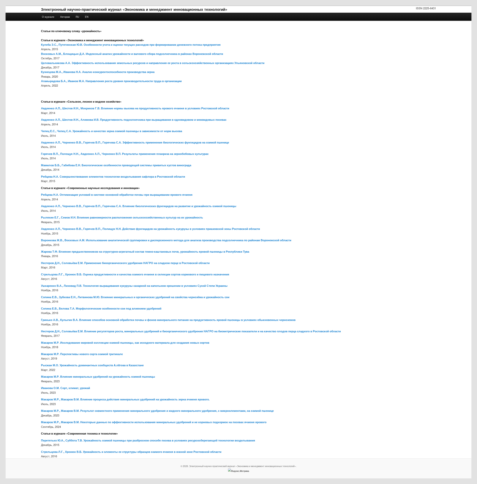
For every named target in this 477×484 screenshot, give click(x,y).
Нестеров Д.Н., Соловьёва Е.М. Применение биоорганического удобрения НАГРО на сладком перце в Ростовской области (125, 263)
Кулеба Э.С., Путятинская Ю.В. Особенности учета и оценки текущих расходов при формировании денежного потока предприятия (131, 45)
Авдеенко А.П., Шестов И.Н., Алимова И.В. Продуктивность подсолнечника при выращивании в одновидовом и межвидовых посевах (133, 120)
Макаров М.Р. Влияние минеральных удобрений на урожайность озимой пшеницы (98, 376)
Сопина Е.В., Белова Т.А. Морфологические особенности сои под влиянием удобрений (101, 308)
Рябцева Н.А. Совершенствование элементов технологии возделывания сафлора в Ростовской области (113, 176)
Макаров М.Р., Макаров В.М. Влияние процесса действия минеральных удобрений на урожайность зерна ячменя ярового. (125, 399)
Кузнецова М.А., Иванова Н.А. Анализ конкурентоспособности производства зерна (97, 72)
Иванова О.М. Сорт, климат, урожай (65, 388)
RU (77, 16)
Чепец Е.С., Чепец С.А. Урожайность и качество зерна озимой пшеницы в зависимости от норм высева (111, 131)
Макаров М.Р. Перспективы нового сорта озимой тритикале (82, 354)
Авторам (65, 16)
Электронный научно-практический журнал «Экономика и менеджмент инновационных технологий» (134, 9)
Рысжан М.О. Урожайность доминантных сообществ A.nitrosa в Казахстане (92, 365)
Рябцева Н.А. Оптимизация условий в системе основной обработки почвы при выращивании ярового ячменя (116, 195)
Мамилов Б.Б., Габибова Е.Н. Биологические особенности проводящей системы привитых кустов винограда (116, 165)
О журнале (48, 16)
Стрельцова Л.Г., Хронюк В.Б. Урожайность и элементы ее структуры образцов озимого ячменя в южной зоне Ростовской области (131, 452)
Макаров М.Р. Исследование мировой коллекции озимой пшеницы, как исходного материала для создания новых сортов (125, 343)
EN (86, 16)
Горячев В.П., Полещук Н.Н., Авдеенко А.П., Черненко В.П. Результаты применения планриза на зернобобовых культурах (125, 154)
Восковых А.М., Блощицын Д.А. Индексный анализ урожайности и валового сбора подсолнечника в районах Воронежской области (132, 54)
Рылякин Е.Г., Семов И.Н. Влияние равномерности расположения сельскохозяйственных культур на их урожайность (122, 217)
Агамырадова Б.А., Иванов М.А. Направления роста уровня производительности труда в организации (111, 81)
